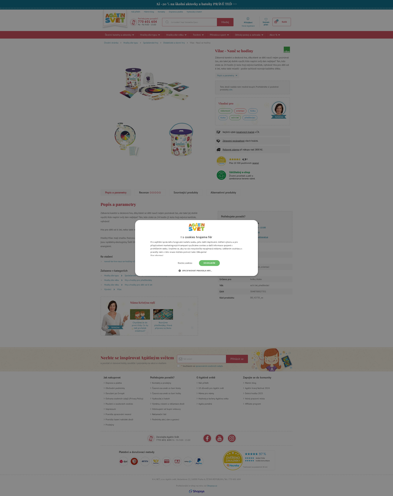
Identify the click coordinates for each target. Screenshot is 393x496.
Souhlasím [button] (209, 263)
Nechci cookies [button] (185, 263)
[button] (196, 270)
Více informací (156, 255)
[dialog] (196, 248)
